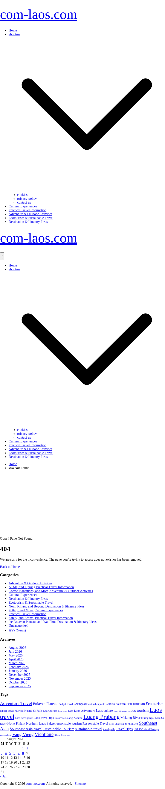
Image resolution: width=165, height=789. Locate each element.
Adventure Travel (16, 703)
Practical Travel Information (27, 210)
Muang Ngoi (147, 717)
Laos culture (104, 710)
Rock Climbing (116, 723)
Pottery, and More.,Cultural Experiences (36, 610)
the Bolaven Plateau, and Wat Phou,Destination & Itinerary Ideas (52, 622)
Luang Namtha (73, 717)
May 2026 (16, 655)
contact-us (24, 202)
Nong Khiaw (16, 723)
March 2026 (17, 663)
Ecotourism (154, 703)
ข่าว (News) (17, 630)
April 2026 (16, 659)
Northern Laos (36, 723)
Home (13, 30)
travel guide (109, 729)
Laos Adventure (84, 710)
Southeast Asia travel (26, 729)
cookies (22, 195)
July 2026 (15, 651)
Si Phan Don (131, 723)
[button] (87, 191)
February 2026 (19, 667)
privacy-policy (27, 198)
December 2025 (19, 674)
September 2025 (20, 686)
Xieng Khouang (62, 735)
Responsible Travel (95, 723)
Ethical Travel (7, 710)
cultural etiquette (96, 704)
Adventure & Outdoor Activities (30, 214)
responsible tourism (68, 723)
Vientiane (44, 734)
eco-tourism (136, 704)
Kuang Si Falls (33, 710)
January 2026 (18, 671)
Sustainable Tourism (58, 729)
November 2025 (20, 678)
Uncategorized (18, 625)
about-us (14, 34)
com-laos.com (38, 14)
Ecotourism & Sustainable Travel (31, 218)
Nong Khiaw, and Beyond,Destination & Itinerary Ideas (46, 606)
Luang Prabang (101, 716)
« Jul (3, 776)
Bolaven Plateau (45, 704)
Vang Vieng (23, 734)
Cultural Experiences (23, 206)
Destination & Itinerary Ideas (28, 221)
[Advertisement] (82, 503)
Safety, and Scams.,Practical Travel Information (41, 618)
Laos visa (59, 717)
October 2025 (18, 682)
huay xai (19, 710)
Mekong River (130, 717)
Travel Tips (124, 729)
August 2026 (17, 647)
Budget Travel (65, 704)
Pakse (51, 723)
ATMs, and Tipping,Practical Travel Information (41, 587)
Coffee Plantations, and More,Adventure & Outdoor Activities (51, 591)
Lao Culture (50, 710)
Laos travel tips (44, 717)
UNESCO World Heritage (146, 729)
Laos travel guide (24, 717)
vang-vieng (5, 735)
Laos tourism (138, 710)
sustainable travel (88, 729)
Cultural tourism (116, 704)
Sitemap (80, 783)
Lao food (62, 711)
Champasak (80, 704)
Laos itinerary (120, 711)
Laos (70, 710)
